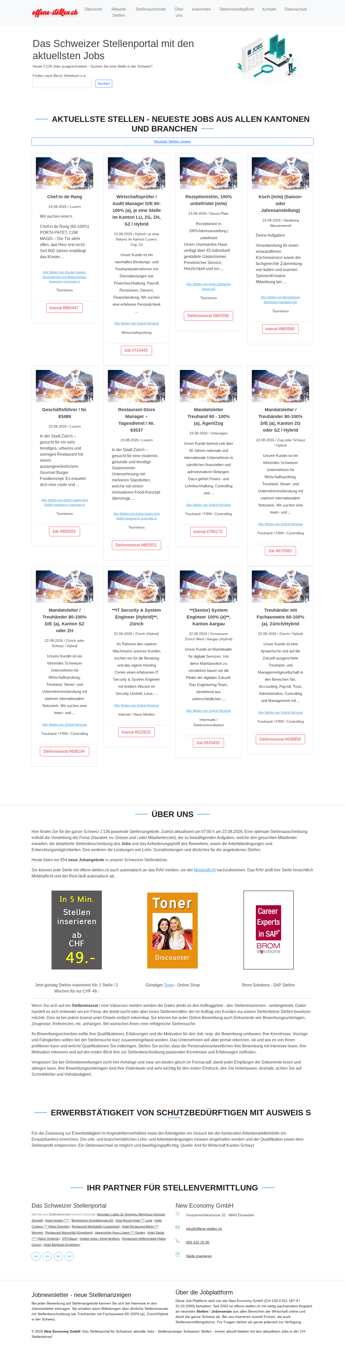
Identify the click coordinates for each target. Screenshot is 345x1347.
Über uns (179, 12)
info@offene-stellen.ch (204, 1229)
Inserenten (201, 9)
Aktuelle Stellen (118, 12)
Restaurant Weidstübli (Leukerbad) (96, 1226)
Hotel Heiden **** (57, 1220)
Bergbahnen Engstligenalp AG (92, 1220)
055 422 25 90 (197, 1242)
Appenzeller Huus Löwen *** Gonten (120, 1232)
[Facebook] (47, 1256)
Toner (169, 985)
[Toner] (69, 1256)
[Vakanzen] (55, 12)
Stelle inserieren (199, 1256)
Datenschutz (296, 9)
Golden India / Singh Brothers (100, 1239)
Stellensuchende (151, 9)
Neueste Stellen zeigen (172, 141)
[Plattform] (58, 1256)
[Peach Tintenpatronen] (172, 930)
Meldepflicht (205, 870)
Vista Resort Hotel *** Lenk (133, 1220)
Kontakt (269, 9)
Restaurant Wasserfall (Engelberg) (69, 1232)
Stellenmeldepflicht (236, 9)
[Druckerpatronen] (36, 1256)
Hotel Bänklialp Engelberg (62, 1245)
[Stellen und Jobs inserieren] (76, 930)
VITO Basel (69, 1239)
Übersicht (93, 9)
